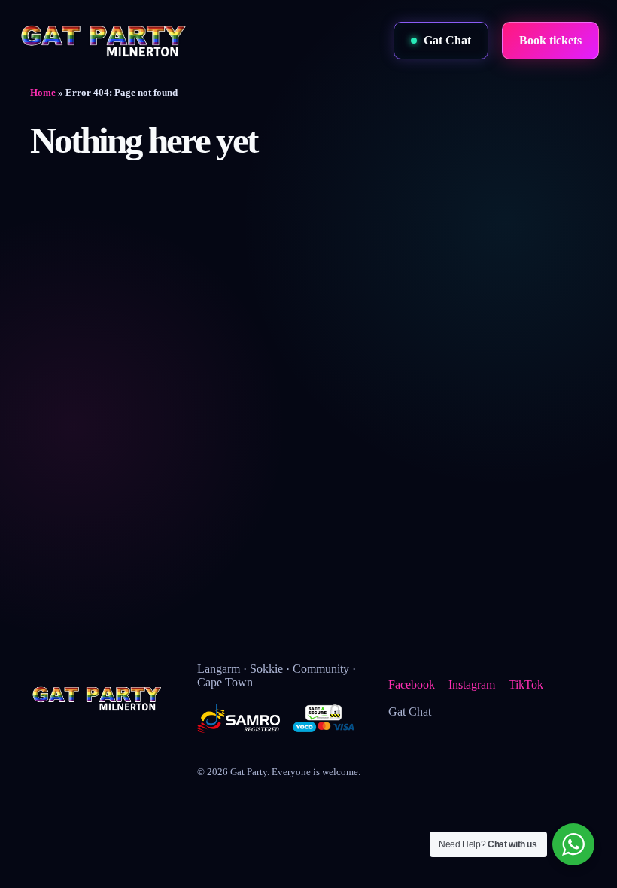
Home (43, 92)
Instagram (471, 684)
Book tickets (550, 40)
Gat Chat (447, 40)
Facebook (411, 684)
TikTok (526, 684)
